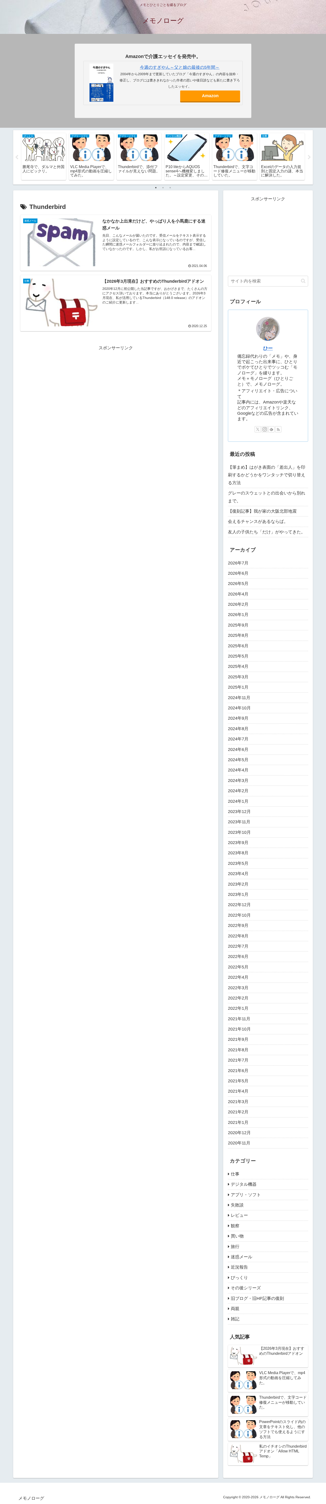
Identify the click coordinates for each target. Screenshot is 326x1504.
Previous (16, 157)
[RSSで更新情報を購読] (278, 429)
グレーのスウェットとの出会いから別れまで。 (266, 497)
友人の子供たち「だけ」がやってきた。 (266, 532)
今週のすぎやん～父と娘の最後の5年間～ (180, 67)
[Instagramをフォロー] (265, 429)
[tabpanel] (43, 156)
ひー (268, 348)
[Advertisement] (115, 385)
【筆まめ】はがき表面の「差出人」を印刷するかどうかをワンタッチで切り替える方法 (266, 475)
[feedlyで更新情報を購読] (271, 429)
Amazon (210, 95)
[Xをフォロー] (258, 429)
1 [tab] (155, 187)
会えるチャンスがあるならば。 (258, 521)
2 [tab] (163, 187)
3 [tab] (170, 187)
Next (309, 157)
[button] (303, 281)
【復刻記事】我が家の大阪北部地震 (262, 511)
